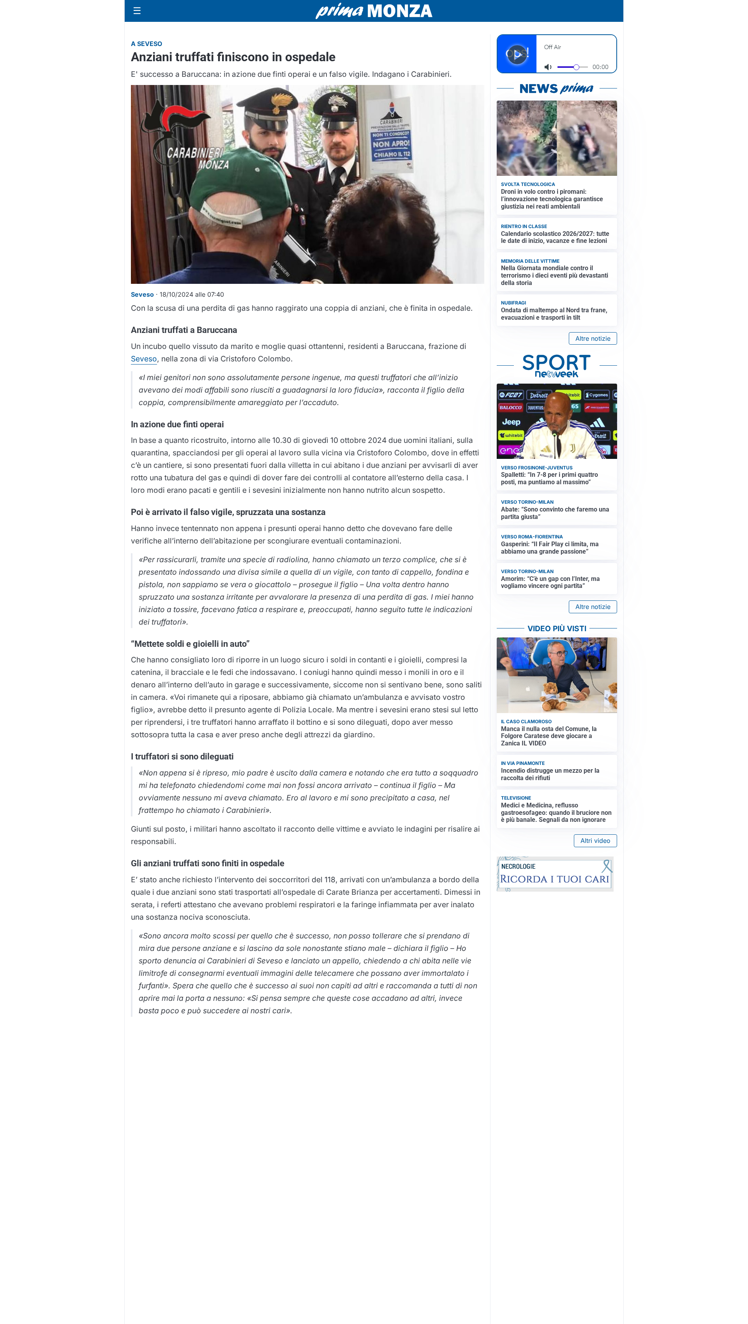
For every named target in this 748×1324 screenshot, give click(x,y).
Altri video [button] (595, 840)
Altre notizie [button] (592, 338)
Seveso (144, 358)
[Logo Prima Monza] (374, 11)
